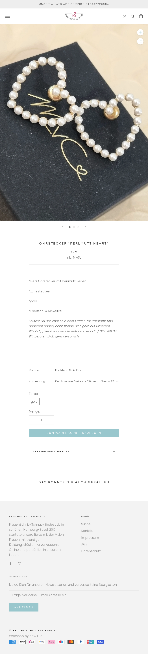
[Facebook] (10, 563)
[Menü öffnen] (7, 16)
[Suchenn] (133, 16)
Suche (86, 524)
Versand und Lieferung (51, 451)
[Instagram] (19, 563)
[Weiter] (85, 227)
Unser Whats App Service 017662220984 (74, 4)
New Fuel (36, 636)
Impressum (90, 538)
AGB (84, 544)
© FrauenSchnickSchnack (32, 630)
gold (34, 401)
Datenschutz (91, 551)
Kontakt (87, 531)
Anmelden (23, 607)
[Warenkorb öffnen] (141, 16)
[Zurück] (62, 227)
